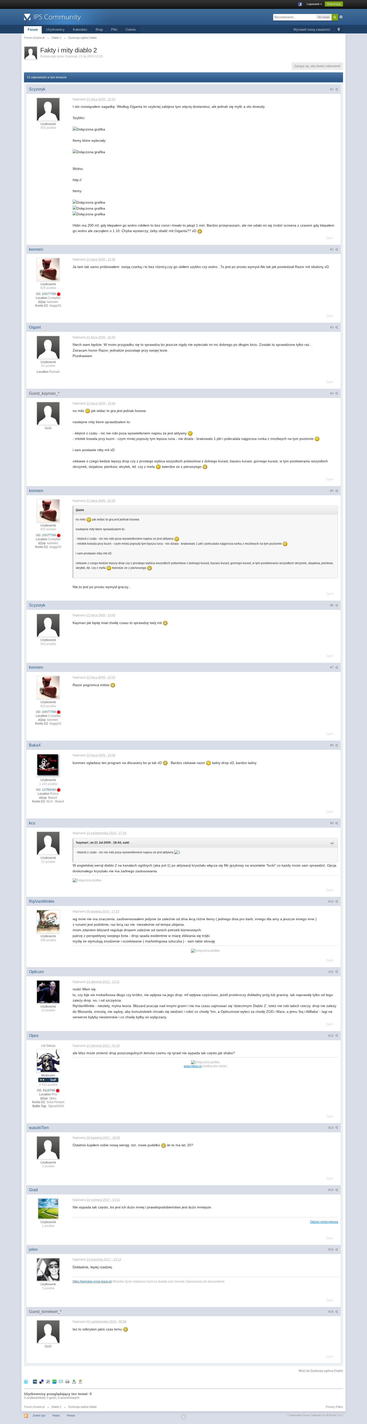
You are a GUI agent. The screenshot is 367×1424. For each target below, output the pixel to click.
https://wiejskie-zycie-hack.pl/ (92, 1281)
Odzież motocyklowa (324, 1221)
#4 (332, 393)
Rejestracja (334, 3)
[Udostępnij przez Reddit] (48, 1381)
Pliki (114, 29)
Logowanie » (314, 3)
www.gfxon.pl (193, 1066)
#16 (331, 1311)
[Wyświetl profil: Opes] (48, 1060)
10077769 (49, 294)
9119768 (49, 1090)
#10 (331, 901)
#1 (332, 89)
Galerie (131, 29)
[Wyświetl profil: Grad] (48, 1208)
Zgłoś (330, 238)
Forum (33, 29)
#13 (331, 1128)
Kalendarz (80, 29)
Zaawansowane (341, 17)
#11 (331, 972)
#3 (332, 327)
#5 (332, 491)
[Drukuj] (67, 1381)
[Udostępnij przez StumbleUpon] (54, 1381)
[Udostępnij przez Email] (61, 1381)
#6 (332, 605)
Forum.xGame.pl (34, 1406)
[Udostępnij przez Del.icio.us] (41, 1381)
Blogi (99, 29)
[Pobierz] (74, 1381)
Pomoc (71, 1415)
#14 (331, 1190)
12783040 (49, 789)
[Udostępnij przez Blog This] (80, 1381)
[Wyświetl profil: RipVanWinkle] (48, 921)
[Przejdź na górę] (183, 1417)
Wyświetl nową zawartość (312, 29)
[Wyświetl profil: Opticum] (48, 991)
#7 (332, 667)
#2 (332, 249)
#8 (332, 745)
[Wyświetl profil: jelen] (48, 1269)
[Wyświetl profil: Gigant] (48, 347)
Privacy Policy (334, 1406)
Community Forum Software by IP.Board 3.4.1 (315, 1415)
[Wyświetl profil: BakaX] (48, 765)
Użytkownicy (55, 29)
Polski (56, 1415)
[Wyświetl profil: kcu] (48, 843)
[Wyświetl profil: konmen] (48, 269)
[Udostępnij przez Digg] (35, 1381)
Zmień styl (39, 1415)
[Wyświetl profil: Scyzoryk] (48, 109)
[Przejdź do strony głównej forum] (68, 16)
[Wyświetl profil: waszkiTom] (48, 1147)
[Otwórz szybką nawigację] (338, 29)
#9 (332, 823)
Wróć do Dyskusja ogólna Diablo (321, 1371)
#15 (331, 1249)
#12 (331, 1035)
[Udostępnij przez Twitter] (26, 1381)
